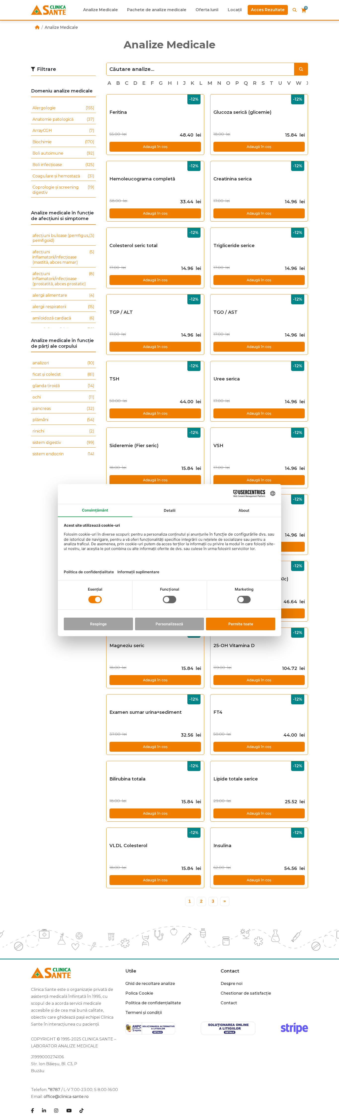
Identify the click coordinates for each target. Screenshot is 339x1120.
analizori (63, 363)
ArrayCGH (63, 130)
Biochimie (63, 142)
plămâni (63, 419)
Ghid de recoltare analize (150, 983)
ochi (63, 397)
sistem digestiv (63, 442)
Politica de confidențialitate (153, 1003)
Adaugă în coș (155, 146)
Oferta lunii (207, 9)
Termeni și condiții (143, 1012)
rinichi (63, 431)
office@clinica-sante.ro (66, 1096)
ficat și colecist (63, 374)
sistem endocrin (63, 454)
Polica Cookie (139, 993)
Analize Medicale (100, 9)
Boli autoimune (63, 153)
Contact (229, 1003)
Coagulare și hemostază (63, 176)
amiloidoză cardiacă (63, 318)
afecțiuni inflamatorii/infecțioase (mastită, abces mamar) (63, 257)
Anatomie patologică (63, 119)
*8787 (54, 1089)
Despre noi (231, 983)
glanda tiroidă (63, 385)
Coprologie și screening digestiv (63, 190)
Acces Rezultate (268, 9)
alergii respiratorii (63, 306)
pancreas (63, 408)
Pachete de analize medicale (156, 9)
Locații (235, 9)
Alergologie (63, 108)
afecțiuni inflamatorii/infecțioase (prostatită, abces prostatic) (63, 279)
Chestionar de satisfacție (246, 993)
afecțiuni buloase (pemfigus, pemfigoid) (63, 238)
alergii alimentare (63, 295)
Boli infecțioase (63, 164)
